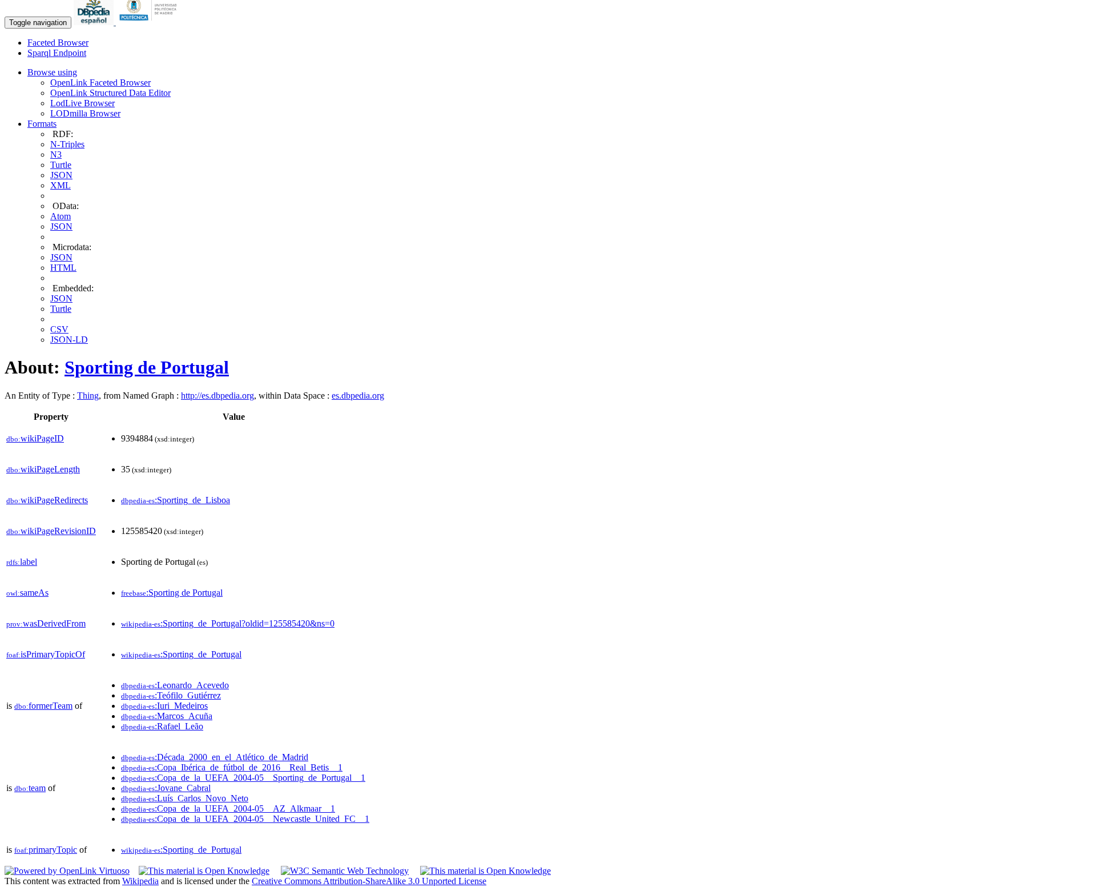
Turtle (60, 165)
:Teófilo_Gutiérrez (171, 695)
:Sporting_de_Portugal (181, 654)
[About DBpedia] (95, 22)
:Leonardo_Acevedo (175, 685)
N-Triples (67, 144)
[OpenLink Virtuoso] (67, 871)
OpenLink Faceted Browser (100, 82)
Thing (88, 395)
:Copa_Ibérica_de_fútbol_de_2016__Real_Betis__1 (231, 767)
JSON (61, 175)
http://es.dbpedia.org (217, 395)
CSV (59, 329)
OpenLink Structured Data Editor (110, 93)
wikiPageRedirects (47, 500)
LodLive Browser (82, 103)
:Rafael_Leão (162, 726)
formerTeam (43, 706)
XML (60, 185)
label (21, 562)
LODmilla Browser (85, 113)
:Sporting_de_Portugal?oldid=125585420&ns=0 (228, 623)
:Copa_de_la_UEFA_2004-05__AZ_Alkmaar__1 (228, 808)
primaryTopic (45, 849)
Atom (60, 216)
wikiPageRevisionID (51, 531)
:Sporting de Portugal (172, 592)
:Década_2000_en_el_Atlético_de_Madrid (214, 757)
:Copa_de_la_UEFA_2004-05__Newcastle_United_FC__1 (245, 819)
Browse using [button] (52, 72)
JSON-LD (69, 339)
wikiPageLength (43, 469)
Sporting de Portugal (147, 367)
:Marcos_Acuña (166, 716)
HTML (63, 267)
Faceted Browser (57, 42)
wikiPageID (35, 438)
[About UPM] (150, 22)
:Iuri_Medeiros (164, 706)
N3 (56, 154)
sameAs (27, 592)
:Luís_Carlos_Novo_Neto (184, 798)
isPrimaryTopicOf (45, 654)
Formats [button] (42, 124)
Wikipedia (140, 881)
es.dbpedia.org (358, 395)
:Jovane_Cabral (166, 788)
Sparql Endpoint (56, 53)
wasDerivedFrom (46, 623)
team (30, 788)
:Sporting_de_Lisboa (175, 500)
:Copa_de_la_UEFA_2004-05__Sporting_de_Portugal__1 (243, 777)
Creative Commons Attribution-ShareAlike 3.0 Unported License (369, 881)
